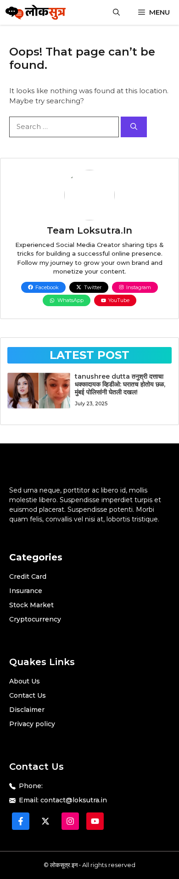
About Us (24, 681)
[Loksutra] (36, 12)
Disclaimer (27, 709)
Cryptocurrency (35, 619)
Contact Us (27, 695)
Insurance (25, 591)
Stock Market (31, 605)
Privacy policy (32, 724)
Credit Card (27, 576)
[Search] (134, 127)
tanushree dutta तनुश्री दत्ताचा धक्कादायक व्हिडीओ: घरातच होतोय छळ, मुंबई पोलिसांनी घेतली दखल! (120, 384)
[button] (116, 12)
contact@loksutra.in (73, 800)
